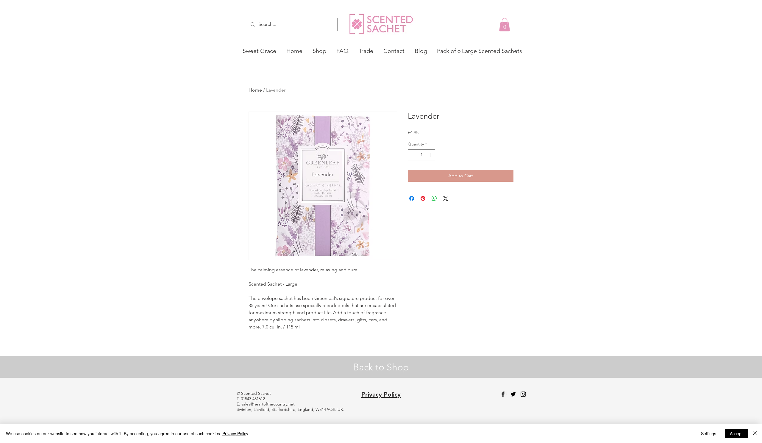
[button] (504, 24)
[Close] (754, 433)
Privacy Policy (235, 433)
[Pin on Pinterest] (423, 198)
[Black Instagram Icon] (523, 394)
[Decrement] (412, 155)
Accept (736, 433)
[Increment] (430, 155)
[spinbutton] (421, 155)
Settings (708, 433)
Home (255, 90)
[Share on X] (445, 198)
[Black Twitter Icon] (513, 394)
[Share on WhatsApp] (434, 198)
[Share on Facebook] (411, 198)
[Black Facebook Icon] (503, 394)
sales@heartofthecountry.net (268, 404)
